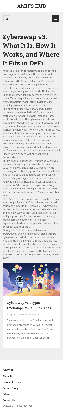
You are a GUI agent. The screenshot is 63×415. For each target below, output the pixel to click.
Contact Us (9, 400)
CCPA (6, 394)
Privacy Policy (10, 388)
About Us (8, 376)
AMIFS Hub (31, 6)
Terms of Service (12, 382)
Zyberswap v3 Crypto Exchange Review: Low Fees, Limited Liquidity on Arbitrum (31, 306)
